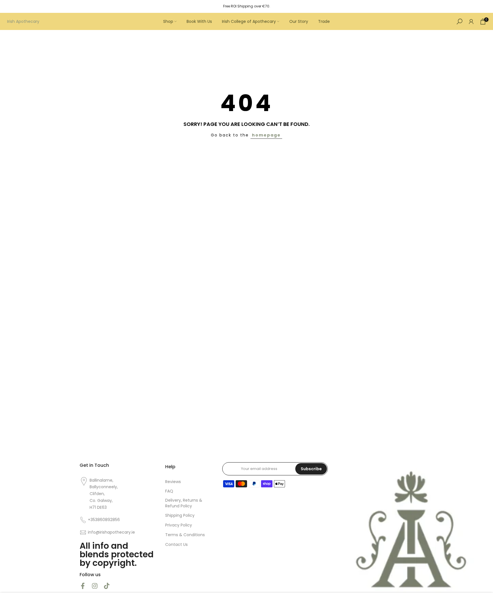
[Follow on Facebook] (83, 586)
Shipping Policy (180, 515)
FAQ (169, 491)
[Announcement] (246, 6)
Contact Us (176, 544)
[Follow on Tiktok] (107, 586)
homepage (266, 135)
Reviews (173, 482)
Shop (168, 21)
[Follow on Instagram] (95, 586)
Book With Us (199, 21)
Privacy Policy (178, 525)
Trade (324, 21)
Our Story (298, 21)
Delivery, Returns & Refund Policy (183, 503)
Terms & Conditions (185, 535)
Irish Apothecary (23, 21)
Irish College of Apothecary (249, 21)
